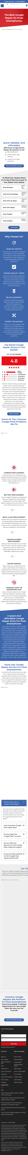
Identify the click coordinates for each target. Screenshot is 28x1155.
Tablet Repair (17, 1068)
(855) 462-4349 (5, 1047)
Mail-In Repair (4, 1059)
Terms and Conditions (6, 1077)
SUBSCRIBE (13, 1043)
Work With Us (4, 1068)
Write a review (14, 413)
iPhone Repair (17, 1056)
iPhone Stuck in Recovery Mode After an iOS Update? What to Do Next (13, 1098)
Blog (2, 1090)
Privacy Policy (4, 1079)
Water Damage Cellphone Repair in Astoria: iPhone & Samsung (12, 1094)
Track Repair (21, 1)
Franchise (3, 1082)
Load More (14, 227)
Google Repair (18, 1062)
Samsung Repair (18, 1059)
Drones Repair (18, 1074)
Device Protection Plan (6, 1062)
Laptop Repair (17, 1079)
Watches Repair (18, 1082)
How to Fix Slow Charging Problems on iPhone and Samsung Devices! (13, 1113)
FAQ (2, 1066)
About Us (3, 1056)
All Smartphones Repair (18, 1065)
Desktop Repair (18, 1077)
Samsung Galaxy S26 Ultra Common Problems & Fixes (13, 1108)
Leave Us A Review (6, 1071)
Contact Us (4, 1074)
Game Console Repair (19, 1071)
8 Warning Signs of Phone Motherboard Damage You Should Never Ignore (11, 1103)
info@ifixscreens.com (6, 1150)
